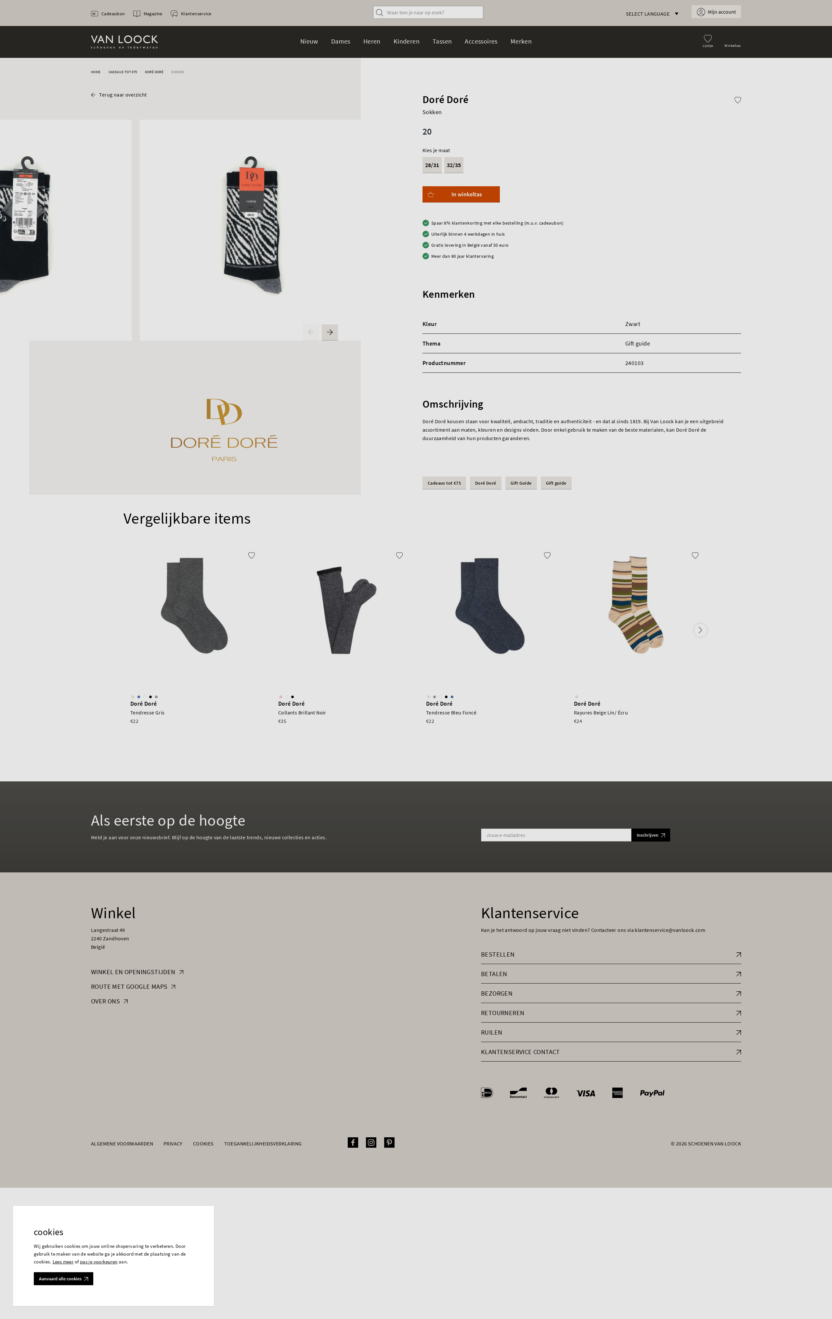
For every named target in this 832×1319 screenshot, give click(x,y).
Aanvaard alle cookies (60, 1279)
